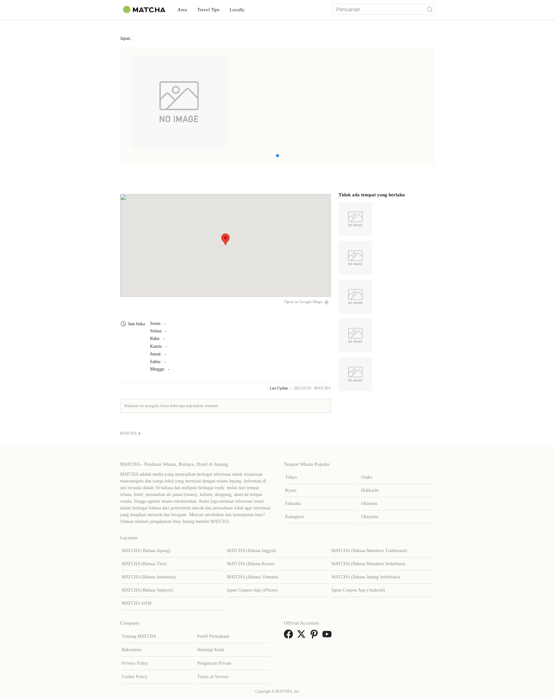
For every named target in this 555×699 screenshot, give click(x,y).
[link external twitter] (302, 636)
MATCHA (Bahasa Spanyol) (147, 590)
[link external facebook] (289, 636)
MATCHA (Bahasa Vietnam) (252, 577)
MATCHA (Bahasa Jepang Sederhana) (365, 577)
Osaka (366, 477)
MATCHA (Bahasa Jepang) (146, 550)
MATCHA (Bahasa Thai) (144, 563)
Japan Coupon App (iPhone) (252, 590)
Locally (237, 9)
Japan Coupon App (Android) (358, 590)
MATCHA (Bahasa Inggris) (251, 550)
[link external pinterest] (315, 636)
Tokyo (291, 477)
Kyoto (290, 490)
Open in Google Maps (303, 302)
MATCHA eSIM (136, 603)
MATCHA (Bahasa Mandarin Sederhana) (368, 563)
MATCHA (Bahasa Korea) (250, 563)
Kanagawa (294, 516)
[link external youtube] (328, 636)
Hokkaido (370, 490)
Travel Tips (208, 9)
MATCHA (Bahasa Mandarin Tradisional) (369, 550)
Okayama (369, 516)
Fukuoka (293, 503)
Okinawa (369, 503)
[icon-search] (430, 9)
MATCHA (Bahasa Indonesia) (149, 577)
